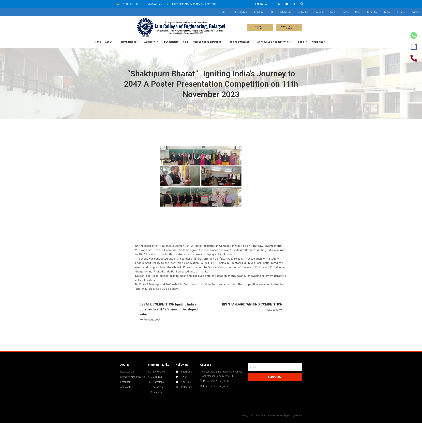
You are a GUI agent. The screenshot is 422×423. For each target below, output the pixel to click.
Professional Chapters (207, 42)
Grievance (401, 12)
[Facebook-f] (272, 4)
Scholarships (285, 12)
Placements (171, 42)
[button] (260, 27)
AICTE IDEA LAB (240, 12)
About (109, 42)
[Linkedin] (294, 4)
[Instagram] (279, 4)
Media (358, 12)
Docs (301, 42)
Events (346, 12)
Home (98, 42)
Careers (387, 12)
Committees (372, 12)
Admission (150, 42)
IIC (272, 12)
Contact (415, 12)
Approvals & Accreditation (273, 42)
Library (333, 12)
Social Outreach (239, 42)
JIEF (224, 12)
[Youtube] (286, 4)
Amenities (317, 42)
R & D (186, 42)
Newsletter (319, 12)
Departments (128, 42)
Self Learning (259, 12)
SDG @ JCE (303, 12)
